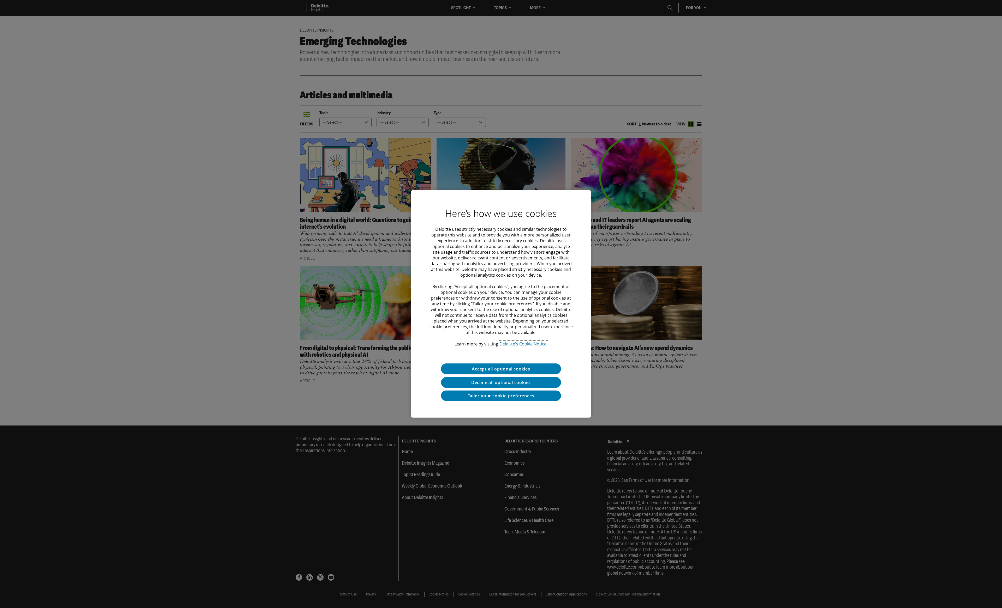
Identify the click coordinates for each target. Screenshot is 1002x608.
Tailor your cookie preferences (501, 396)
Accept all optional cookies (501, 369)
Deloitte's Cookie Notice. (523, 344)
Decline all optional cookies (501, 382)
